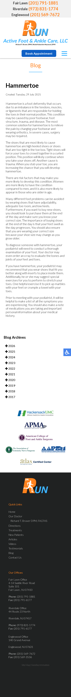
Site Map (26, 665)
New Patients (16, 534)
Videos (12, 543)
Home (12, 511)
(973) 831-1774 (43, 8)
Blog (11, 553)
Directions (15, 525)
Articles (13, 539)
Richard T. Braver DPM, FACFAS (28, 520)
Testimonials (16, 548)
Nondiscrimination (40, 665)
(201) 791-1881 (43, 2)
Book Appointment (38, 53)
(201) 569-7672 (45, 14)
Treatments (15, 530)
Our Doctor (15, 516)
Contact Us (15, 557)
